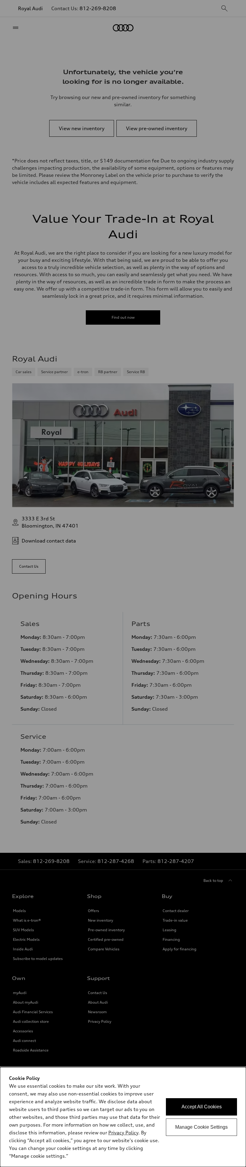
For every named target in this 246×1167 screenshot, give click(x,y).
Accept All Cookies (202, 1106)
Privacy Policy (123, 1133)
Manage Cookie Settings (201, 1127)
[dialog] (123, 1117)
